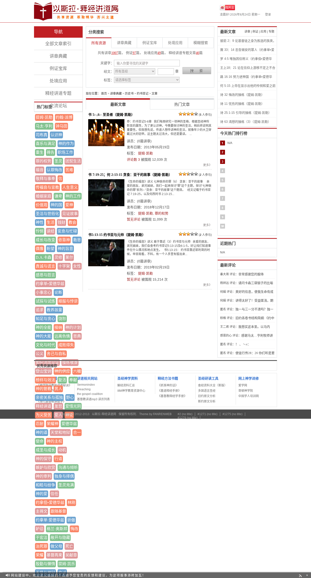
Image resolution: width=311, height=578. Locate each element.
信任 (54, 494)
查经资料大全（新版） (212, 385)
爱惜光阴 (73, 406)
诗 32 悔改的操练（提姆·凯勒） (242, 95)
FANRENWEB (162, 414)
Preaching (84, 389)
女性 (77, 266)
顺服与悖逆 (68, 301)
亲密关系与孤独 (49, 397)
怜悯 (39, 231)
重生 (39, 152)
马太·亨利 (44, 126)
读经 (50, 231)
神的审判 (43, 476)
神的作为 (66, 144)
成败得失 (66, 345)
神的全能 (43, 327)
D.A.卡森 (43, 257)
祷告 (50, 152)
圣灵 (58, 161)
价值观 (41, 205)
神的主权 (54, 441)
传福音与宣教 (47, 187)
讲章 (247, 31)
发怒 (58, 406)
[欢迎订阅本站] (301, 575)
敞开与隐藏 (60, 537)
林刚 (71, 502)
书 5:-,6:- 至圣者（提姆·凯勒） (111, 114)
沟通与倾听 (68, 467)
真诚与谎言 (45, 266)
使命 (39, 441)
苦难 (69, 170)
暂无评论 (133, 219)
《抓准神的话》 (168, 385)
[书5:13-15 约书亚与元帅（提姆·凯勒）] (106, 252)
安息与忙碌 (67, 231)
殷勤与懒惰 (45, 564)
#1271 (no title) (207, 414)
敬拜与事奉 (45, 179)
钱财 (61, 222)
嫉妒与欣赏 (45, 467)
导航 (58, 31)
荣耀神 (52, 424)
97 (134, 53)
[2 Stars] (184, 114)
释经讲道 (43, 406)
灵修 (58, 257)
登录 (268, 14)
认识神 (56, 135)
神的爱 (41, 494)
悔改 (74, 529)
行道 (58, 459)
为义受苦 (43, 415)
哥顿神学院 (245, 390)
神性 (39, 222)
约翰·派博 (64, 117)
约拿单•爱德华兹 (50, 284)
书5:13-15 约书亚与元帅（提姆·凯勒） (117, 235)
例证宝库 (58, 68)
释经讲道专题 (58, 93)
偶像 (39, 249)
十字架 (64, 266)
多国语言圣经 (207, 390)
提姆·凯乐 (66, 564)
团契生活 (73, 161)
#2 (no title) (185, 414)
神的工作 (73, 196)
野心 (70, 397)
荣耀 (39, 555)
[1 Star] (180, 114)
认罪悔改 (54, 170)
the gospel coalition (90, 394)
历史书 (129, 93)
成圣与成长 (45, 450)
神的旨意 (65, 249)
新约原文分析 (207, 401)
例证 (255, 31)
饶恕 (62, 319)
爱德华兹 (69, 424)
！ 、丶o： (243, 344)
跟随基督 (58, 511)
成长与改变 (45, 240)
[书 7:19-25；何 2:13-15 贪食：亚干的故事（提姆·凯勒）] (106, 192)
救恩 (77, 240)
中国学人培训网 (248, 396)
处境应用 (58, 81)
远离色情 (62, 336)
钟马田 (61, 126)
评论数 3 (133, 159)
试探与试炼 (45, 301)
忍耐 (39, 424)
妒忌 (39, 529)
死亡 (69, 546)
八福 (77, 371)
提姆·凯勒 (44, 117)
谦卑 (58, 196)
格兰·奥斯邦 (57, 529)
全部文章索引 (58, 43)
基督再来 (54, 555)
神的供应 (62, 371)
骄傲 (71, 520)
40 (197, 53)
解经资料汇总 (126, 385)
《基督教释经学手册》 (172, 396)
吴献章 (71, 555)
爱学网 (242, 385)
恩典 (77, 336)
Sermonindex (86, 384)
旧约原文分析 (207, 396)
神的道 (41, 432)
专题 (271, 31)
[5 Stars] (196, 114)
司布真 (41, 135)
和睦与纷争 (45, 485)
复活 (62, 380)
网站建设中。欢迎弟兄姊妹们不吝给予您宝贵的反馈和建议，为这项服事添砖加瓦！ (78, 575)
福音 (39, 170)
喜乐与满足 (45, 144)
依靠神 (64, 240)
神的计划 (73, 327)
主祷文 (41, 511)
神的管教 (43, 389)
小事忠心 (43, 292)
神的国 (56, 205)
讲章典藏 (58, 56)
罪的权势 (43, 161)
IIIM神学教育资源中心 (131, 390)
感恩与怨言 (45, 275)
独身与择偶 (64, 476)
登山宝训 (43, 371)
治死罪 (41, 546)
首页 (104, 93)
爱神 (69, 205)
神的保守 (43, 459)
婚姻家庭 (43, 196)
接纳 (58, 327)
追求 (39, 310)
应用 (263, 31)
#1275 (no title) (232, 414)
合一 (77, 432)
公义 (39, 354)
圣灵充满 (66, 485)
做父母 (56, 546)
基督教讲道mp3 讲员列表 (93, 399)
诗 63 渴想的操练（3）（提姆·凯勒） (245, 122)
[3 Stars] (188, 114)
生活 (50, 222)
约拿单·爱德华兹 (50, 520)
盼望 (50, 249)
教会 (72, 222)
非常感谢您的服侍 (251, 274)
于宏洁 (41, 537)
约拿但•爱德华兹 (50, 502)
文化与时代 (45, 345)
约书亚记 (142, 93)
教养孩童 (54, 310)
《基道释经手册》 (169, 390)
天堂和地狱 (60, 432)
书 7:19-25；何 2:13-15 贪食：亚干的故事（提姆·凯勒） (130, 175)
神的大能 (43, 336)
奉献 (73, 380)
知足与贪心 (45, 319)
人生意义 (70, 187)
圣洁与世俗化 (47, 214)
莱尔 (69, 257)
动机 (62, 450)
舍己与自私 (56, 354)
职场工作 (65, 152)
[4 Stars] (192, 114)
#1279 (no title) (188, 417)
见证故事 (70, 214)
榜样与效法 (45, 380)
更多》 (207, 165)
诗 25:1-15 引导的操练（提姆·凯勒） (245, 113)
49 (159, 53)
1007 (114, 53)
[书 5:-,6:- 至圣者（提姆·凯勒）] (106, 132)
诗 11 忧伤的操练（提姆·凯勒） (242, 104)
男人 (58, 389)
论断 (58, 292)
